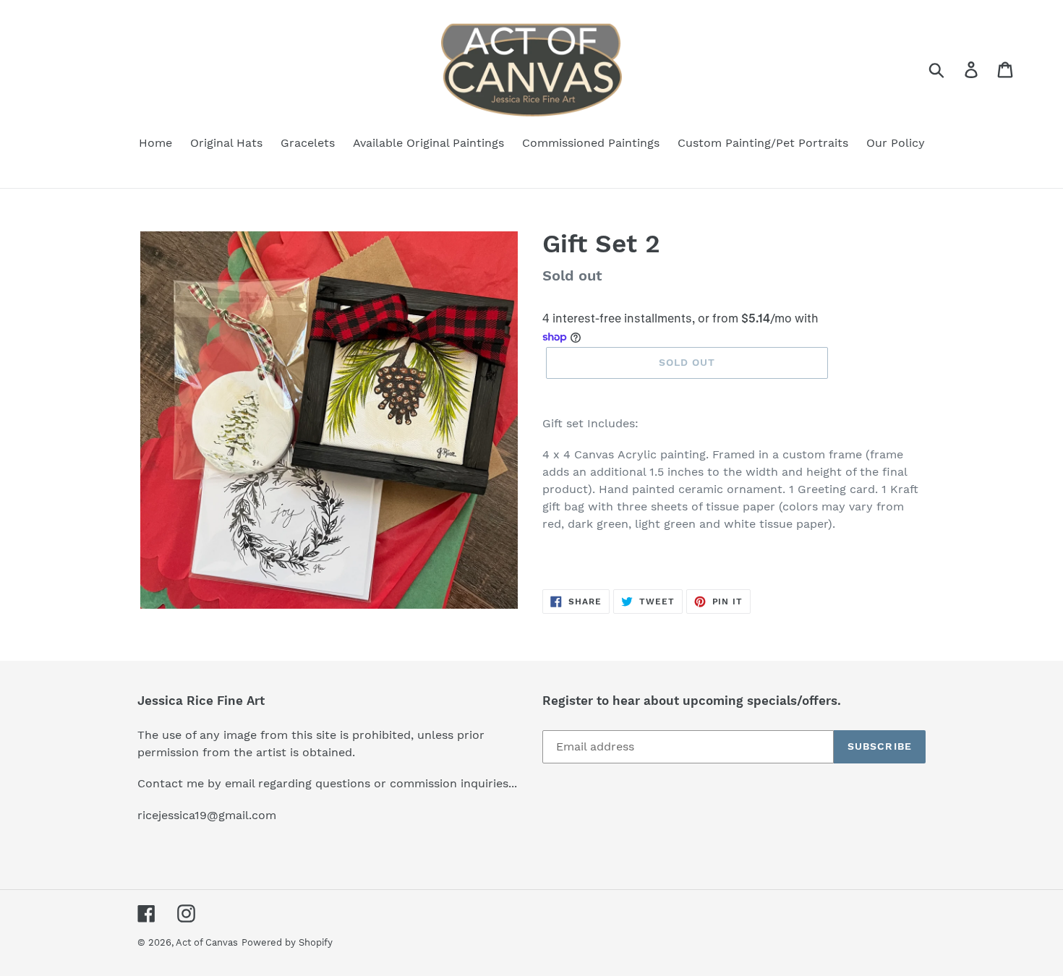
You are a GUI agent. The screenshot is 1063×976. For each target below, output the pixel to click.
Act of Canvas (207, 942)
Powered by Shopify (287, 942)
